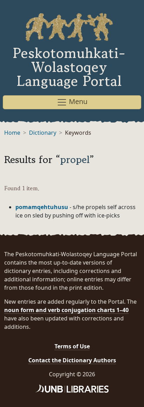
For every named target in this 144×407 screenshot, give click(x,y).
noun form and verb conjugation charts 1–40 (66, 310)
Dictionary (42, 132)
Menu (77, 101)
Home (12, 132)
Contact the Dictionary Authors (72, 360)
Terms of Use (72, 346)
